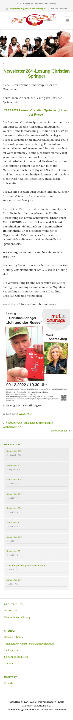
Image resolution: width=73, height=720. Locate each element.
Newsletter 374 (14, 508)
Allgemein (25, 413)
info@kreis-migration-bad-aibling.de (28, 8)
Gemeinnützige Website (21, 709)
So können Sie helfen (16, 656)
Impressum (11, 610)
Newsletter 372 (14, 537)
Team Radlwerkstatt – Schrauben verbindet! (29, 643)
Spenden (9, 663)
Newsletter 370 (14, 579)
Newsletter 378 (14, 451)
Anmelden (60, 709)
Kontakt (8, 683)
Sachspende (11, 650)
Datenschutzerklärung (17, 617)
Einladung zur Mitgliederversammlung (26, 565)
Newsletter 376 (14, 479)
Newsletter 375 (14, 494)
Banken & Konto (13, 637)
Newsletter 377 (14, 465)
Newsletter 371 (14, 551)
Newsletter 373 (14, 522)
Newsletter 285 (59, 430)
